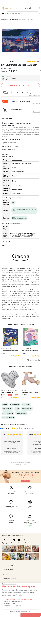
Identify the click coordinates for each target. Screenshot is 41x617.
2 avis (37, 61)
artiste (27, 306)
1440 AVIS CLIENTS (29, 428)
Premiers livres (15, 404)
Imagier (4, 404)
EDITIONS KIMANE (7, 61)
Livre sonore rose (27, 409)
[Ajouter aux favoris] (39, 71)
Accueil (3, 19)
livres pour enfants (30, 272)
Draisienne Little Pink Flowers (30, 392)
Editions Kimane (17, 160)
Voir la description (6, 68)
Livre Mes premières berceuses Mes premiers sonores (16, 350)
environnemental (21, 279)
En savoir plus (27, 237)
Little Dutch (25, 390)
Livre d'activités (7, 409)
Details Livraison (34, 95)
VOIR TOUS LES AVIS (20, 464)
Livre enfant (26, 404)
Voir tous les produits (33, 360)
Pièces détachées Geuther (9, 390)
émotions (20, 286)
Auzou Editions (6, 348)
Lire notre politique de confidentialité (12, 595)
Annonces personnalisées (11, 607)
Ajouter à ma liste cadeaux (20, 85)
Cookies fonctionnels (9, 603)
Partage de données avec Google (13, 601)
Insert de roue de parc (7, 392)
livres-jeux (10, 277)
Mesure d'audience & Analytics (12, 605)
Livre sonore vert (21, 413)
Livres (10, 19)
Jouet (6, 19)
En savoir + (36, 103)
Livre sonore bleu (7, 413)
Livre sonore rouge (8, 417)
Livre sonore (15, 19)
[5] (15, 355)
